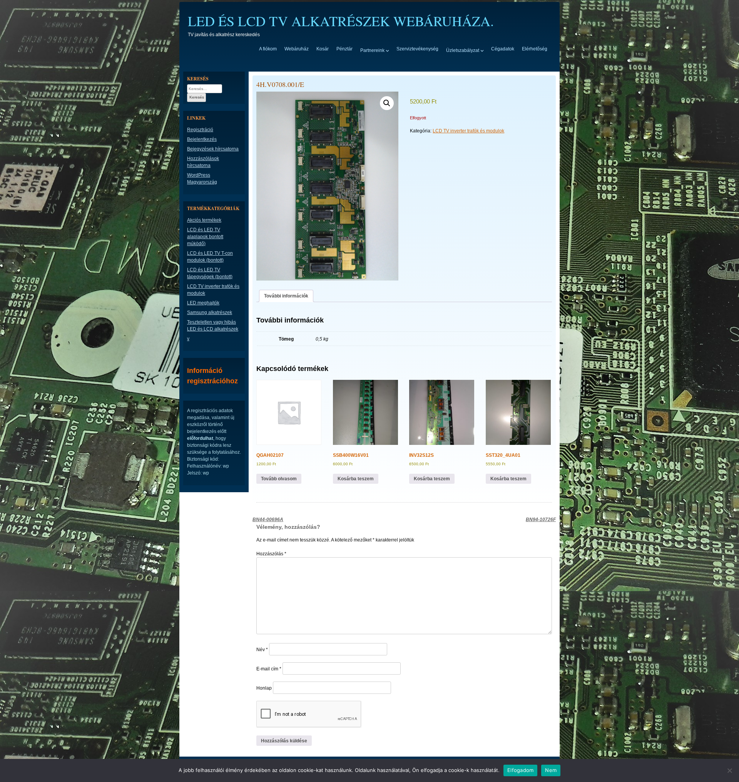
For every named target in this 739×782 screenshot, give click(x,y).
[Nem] (729, 770)
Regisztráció (200, 129)
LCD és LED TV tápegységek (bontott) (209, 273)
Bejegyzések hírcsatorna (213, 149)
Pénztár (344, 49)
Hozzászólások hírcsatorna (203, 162)
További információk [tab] (286, 296)
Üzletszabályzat (462, 50)
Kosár (322, 49)
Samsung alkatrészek (209, 312)
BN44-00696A (267, 519)
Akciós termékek (204, 220)
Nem (551, 770)
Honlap (264, 688)
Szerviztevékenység (417, 49)
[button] (387, 103)
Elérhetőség (534, 49)
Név (262, 649)
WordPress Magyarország (202, 178)
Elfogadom (520, 770)
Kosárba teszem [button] (356, 478)
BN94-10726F (541, 519)
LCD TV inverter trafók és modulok (468, 131)
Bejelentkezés (202, 139)
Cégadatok (502, 49)
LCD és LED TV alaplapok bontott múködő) (205, 236)
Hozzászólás (271, 553)
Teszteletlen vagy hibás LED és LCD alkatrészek (212, 325)
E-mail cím (268, 669)
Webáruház (296, 49)
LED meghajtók (203, 303)
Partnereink (372, 50)
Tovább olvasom (279, 478)
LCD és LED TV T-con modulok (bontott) (210, 257)
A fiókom (268, 49)
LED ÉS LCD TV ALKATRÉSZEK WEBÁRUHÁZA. (341, 21)
